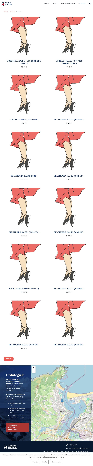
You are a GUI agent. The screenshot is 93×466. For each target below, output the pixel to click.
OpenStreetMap (83, 440)
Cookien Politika (58, 457)
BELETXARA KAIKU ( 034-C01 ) (69, 176)
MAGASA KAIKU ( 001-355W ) (24, 119)
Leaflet (76, 440)
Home (6, 12)
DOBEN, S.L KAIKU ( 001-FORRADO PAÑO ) (24, 62)
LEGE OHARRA (83, 452)
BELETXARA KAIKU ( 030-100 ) (69, 119)
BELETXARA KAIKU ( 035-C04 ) (24, 232)
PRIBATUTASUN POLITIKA (67, 452)
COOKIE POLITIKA (49, 452)
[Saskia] (89, 3)
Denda (12, 12)
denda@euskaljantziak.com (79, 448)
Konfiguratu (56, 462)
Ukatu (44, 462)
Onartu (35, 462)
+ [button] (33, 367)
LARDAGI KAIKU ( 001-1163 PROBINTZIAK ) (69, 62)
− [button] (33, 371)
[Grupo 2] (6, 4)
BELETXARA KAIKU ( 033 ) (24, 176)
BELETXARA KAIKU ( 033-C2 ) (24, 288)
